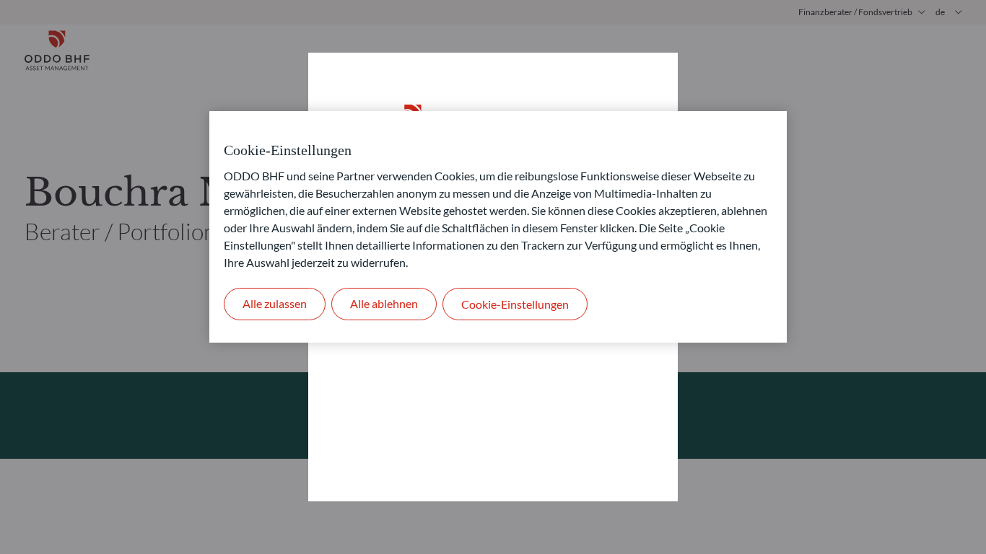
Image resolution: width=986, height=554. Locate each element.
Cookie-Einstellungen (515, 304)
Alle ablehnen (384, 303)
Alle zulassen (275, 303)
